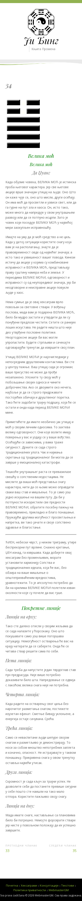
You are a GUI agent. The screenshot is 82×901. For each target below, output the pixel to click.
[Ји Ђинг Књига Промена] (41, 21)
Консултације (49, 885)
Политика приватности (29, 890)
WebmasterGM (59, 890)
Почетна (12, 885)
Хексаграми (29, 885)
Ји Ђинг (41, 40)
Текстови (67, 885)
